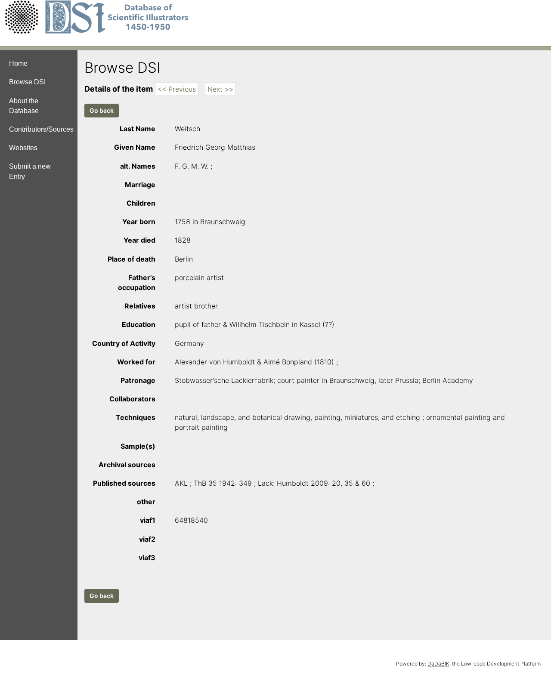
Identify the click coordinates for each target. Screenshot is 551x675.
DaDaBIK (438, 663)
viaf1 (147, 520)
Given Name (134, 147)
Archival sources (127, 464)
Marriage (140, 184)
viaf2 (147, 539)
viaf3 (147, 557)
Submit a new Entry (30, 171)
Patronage (138, 380)
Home (18, 63)
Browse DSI (27, 82)
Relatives (139, 306)
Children (141, 203)
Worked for (136, 362)
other (146, 501)
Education (138, 324)
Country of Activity (123, 343)
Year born (138, 221)
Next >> (220, 89)
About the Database (24, 105)
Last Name (137, 128)
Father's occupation (136, 282)
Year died (139, 240)
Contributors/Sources (41, 129)
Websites (23, 147)
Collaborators (132, 399)
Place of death (131, 259)
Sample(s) (138, 446)
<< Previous (177, 89)
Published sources (124, 483)
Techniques (135, 417)
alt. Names (137, 166)
